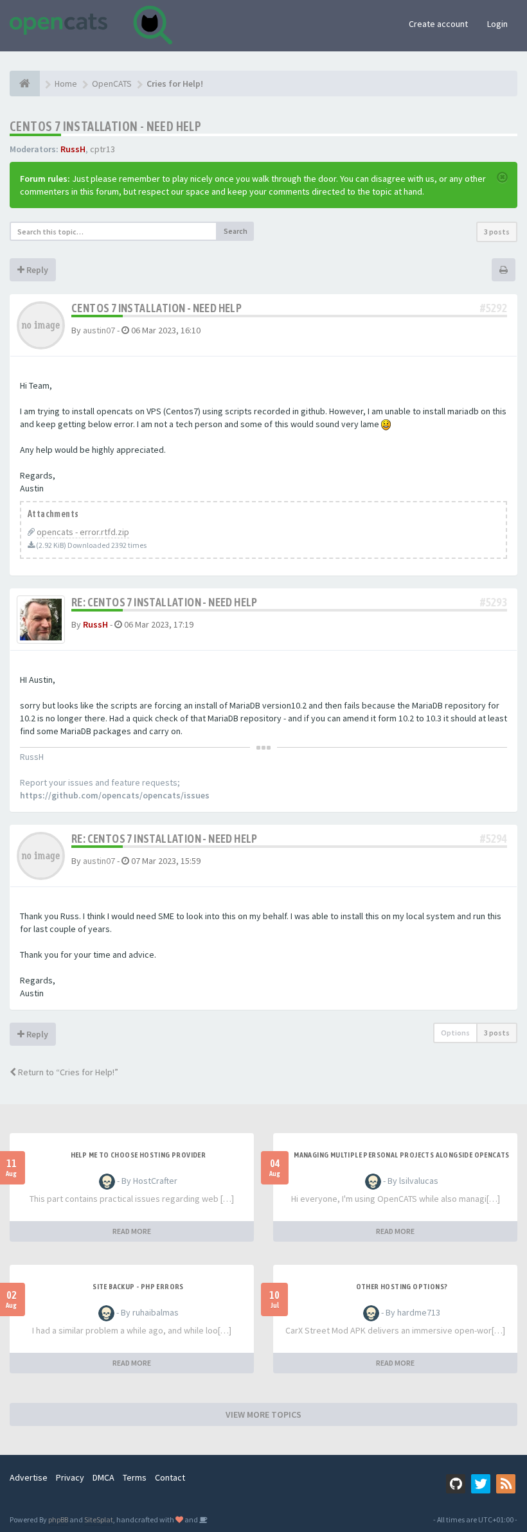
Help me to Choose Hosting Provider (138, 1154)
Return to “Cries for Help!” (67, 1072)
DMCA (103, 1477)
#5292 (493, 308)
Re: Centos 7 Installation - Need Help (164, 602)
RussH (72, 149)
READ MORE (131, 1231)
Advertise (29, 1477)
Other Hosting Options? (402, 1286)
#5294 (493, 838)
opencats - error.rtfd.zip (83, 532)
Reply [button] (36, 270)
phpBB (58, 1519)
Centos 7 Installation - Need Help (105, 126)
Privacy (70, 1477)
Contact (170, 1477)
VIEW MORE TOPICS (263, 1414)
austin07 (99, 330)
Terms (135, 1477)
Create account (438, 24)
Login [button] (497, 24)
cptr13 (102, 149)
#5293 (493, 602)
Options (455, 1032)
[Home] (25, 83)
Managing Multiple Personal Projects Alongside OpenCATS (402, 1154)
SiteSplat (98, 1519)
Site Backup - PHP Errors (138, 1286)
